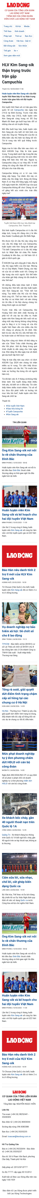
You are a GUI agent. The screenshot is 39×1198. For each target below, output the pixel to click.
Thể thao (8, 31)
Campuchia (19, 110)
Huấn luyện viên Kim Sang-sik (15, 93)
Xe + (16, 50)
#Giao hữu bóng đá (14, 408)
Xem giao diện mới (12, 55)
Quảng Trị (6, 835)
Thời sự (18, 36)
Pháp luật (8, 36)
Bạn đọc (28, 36)
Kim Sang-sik (16, 530)
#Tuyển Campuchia (14, 411)
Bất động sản (9, 46)
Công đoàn (8, 41)
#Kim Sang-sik (12, 414)
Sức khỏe (22, 46)
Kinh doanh (19, 31)
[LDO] (19, 437)
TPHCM (5, 644)
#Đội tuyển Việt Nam (15, 406)
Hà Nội (5, 711)
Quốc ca (24, 900)
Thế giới (7, 50)
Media (26, 26)
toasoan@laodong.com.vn (19, 1136)
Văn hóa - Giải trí (23, 41)
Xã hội (18, 26)
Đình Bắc (16, 470)
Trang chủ (8, 26)
